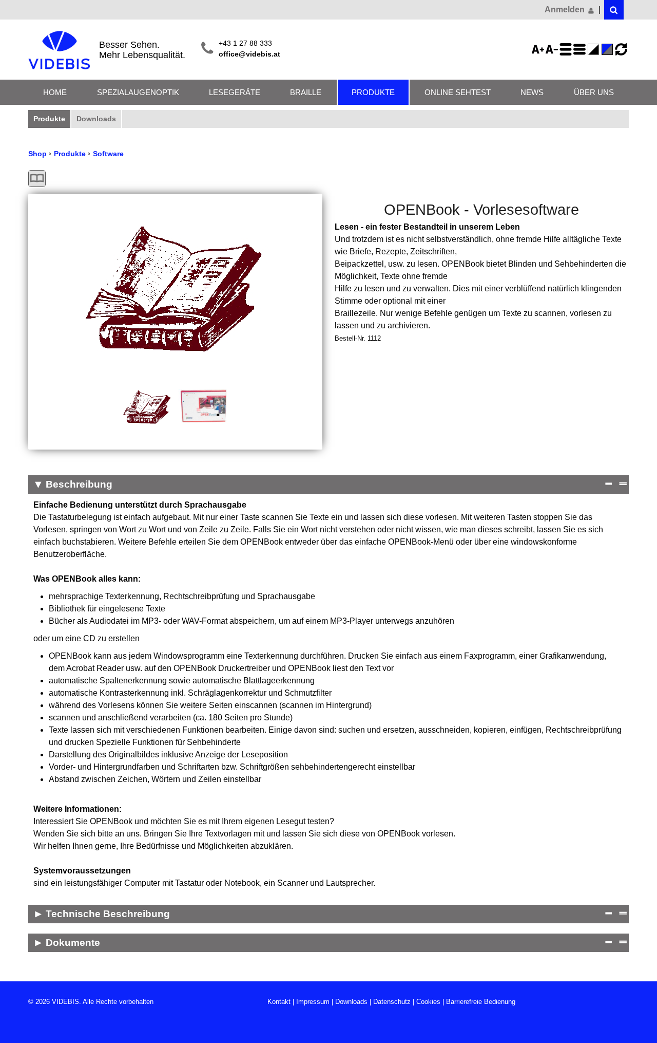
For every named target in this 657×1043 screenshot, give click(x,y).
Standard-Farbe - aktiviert (609, 49)
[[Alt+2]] (614, 10)
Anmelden (566, 9)
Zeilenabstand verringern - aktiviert (581, 49)
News (532, 92)
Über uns (594, 92)
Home (55, 92)
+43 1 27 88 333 (245, 43)
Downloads (96, 119)
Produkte (373, 92)
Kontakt (279, 1001)
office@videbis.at (249, 54)
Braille (305, 92)
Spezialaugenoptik (138, 92)
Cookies (428, 1001)
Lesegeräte (234, 92)
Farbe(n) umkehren (595, 49)
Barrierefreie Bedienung (480, 1001)
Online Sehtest (457, 92)
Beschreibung (79, 484)
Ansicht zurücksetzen (621, 49)
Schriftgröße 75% (553, 49)
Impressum (313, 1001)
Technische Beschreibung (108, 913)
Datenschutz (392, 1001)
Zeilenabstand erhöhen (567, 49)
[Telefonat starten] (207, 49)
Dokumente (73, 942)
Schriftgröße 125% (539, 49)
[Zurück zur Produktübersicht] (37, 178)
